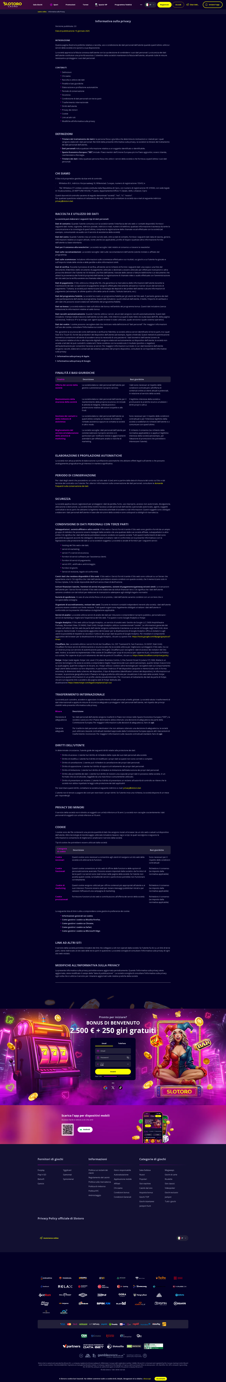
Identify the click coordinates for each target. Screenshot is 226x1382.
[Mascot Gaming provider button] (179, 1278)
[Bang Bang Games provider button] (84, 1303)
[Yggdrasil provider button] (65, 1278)
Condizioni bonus (121, 1192)
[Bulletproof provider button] (65, 1295)
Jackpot (168, 1197)
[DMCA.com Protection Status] (134, 1346)
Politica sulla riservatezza (100, 1182)
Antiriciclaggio (95, 1195)
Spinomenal (68, 1179)
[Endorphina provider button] (46, 1278)
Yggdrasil (67, 1170)
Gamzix (41, 1183)
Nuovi (142, 1174)
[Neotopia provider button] (65, 1312)
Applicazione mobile (123, 1179)
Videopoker (170, 1188)
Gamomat (67, 1174)
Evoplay (41, 1170)
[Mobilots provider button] (179, 1295)
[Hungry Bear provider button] (141, 1295)
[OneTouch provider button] (46, 1286)
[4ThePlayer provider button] (179, 1286)
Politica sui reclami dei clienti (98, 1171)
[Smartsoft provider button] (84, 1286)
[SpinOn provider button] (103, 1303)
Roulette (168, 1179)
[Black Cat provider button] (122, 1303)
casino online (42, 12)
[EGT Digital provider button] (103, 1286)
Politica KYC (94, 1191)
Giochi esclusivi (171, 1192)
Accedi (178, 5)
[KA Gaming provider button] (122, 1286)
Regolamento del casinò (99, 1177)
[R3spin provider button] (160, 1303)
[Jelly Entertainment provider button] (160, 1295)
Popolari (143, 1179)
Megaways (169, 1170)
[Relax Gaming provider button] (65, 1286)
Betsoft (41, 1179)
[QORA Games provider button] (122, 1295)
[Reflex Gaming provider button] (84, 1295)
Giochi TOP (144, 1197)
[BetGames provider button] (65, 1303)
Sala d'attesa (145, 1170)
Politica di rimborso (97, 1186)
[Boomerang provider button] (141, 1286)
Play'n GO (42, 1174)
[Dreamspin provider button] (179, 1303)
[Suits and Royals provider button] (46, 1312)
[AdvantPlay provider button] (141, 1303)
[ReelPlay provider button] (103, 1295)
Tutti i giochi (170, 1201)
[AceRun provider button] (46, 1295)
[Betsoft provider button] (103, 1278)
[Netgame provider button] (122, 1278)
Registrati (164, 5)
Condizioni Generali (122, 1197)
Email (104, 1043)
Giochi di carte (171, 1174)
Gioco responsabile (122, 1170)
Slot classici (170, 1183)
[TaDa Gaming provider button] (160, 1278)
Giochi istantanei (146, 1201)
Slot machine (145, 1183)
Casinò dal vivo (145, 1188)
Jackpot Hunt (145, 1206)
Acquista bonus (146, 1192)
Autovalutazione (121, 1174)
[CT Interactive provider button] (160, 1286)
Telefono (122, 1043)
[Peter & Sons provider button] (141, 1278)
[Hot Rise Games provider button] (46, 1303)
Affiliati (117, 1183)
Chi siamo (118, 1188)
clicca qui (147, 1379)
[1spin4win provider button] (84, 1278)
